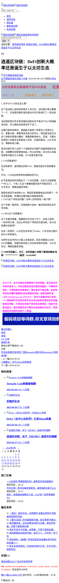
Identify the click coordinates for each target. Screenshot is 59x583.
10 (3, 460)
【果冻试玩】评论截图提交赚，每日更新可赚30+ (33, 520)
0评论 (53, 78)
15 (16, 460)
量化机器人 (6, 329)
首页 (9, 16)
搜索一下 (5, 41)
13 (11, 460)
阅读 (3, 332)
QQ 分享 (5, 339)
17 (3, 463)
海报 (3, 336)
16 (19, 460)
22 (16, 463)
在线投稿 (11, 29)
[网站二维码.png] (27, 261)
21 (13, 463)
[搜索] (2, 8)
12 (8, 460)
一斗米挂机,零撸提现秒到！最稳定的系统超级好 (30, 481)
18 (5, 463)
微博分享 (5, 342)
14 (13, 460)
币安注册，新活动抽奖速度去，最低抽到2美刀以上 (31, 488)
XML (12, 561)
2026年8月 (10, 448)
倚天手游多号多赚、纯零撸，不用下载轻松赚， (32, 530)
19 (8, 463)
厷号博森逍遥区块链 (14, 78)
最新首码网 (12, 26)
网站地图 (5, 561)
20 (11, 463)
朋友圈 (10, 23)
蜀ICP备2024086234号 (11, 575)
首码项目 (11, 19)
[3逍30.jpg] (27, 266)
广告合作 (19, 561)
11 (5, 460)
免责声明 (28, 561)
